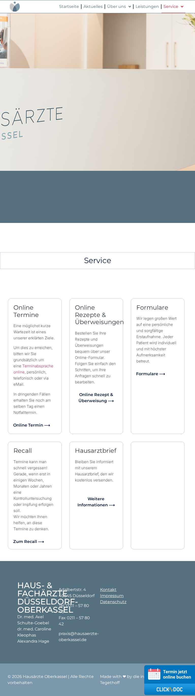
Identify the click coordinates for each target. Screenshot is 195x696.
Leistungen (147, 6)
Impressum (112, 595)
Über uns (116, 6)
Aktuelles (93, 6)
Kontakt (108, 589)
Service (171, 6)
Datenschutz (113, 601)
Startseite (69, 6)
